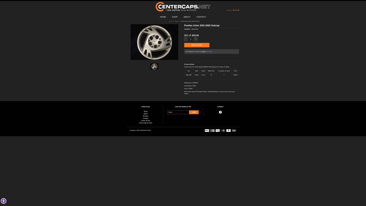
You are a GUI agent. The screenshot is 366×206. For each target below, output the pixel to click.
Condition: (187, 29)
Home (163, 17)
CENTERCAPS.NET (145, 130)
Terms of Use (145, 120)
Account (229, 10)
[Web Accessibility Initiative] (3, 201)
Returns (145, 116)
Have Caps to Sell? (145, 123)
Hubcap (177, 21)
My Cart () (236, 10)
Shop (175, 17)
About (187, 17)
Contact (201, 17)
